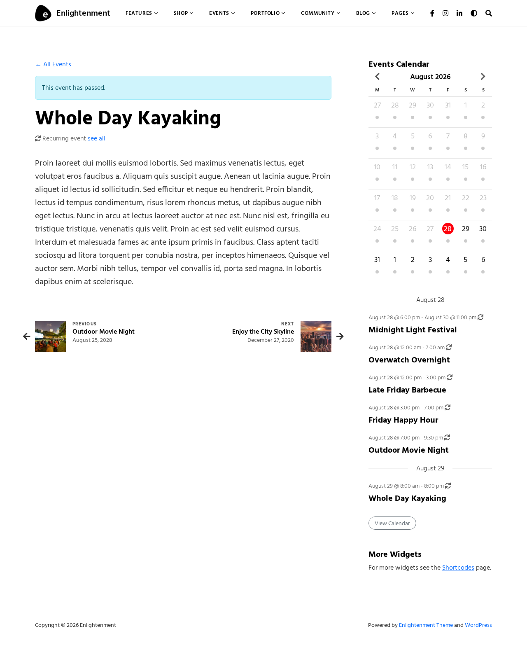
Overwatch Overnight (409, 360)
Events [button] (219, 13)
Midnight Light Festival (412, 329)
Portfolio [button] (265, 13)
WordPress (478, 625)
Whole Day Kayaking (407, 498)
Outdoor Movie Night (408, 450)
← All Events (53, 64)
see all (96, 138)
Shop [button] (181, 13)
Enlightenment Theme (426, 625)
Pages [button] (400, 13)
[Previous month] (377, 76)
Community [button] (317, 13)
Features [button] (139, 13)
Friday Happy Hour (403, 420)
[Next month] (483, 76)
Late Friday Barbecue (407, 390)
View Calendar (392, 523)
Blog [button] (363, 13)
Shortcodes (458, 567)
